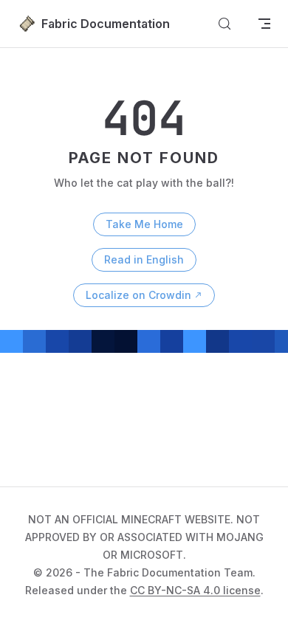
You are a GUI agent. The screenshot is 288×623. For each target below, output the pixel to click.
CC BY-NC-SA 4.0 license (195, 590)
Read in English (144, 259)
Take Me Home (144, 224)
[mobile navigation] (264, 23)
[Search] (224, 23)
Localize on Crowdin (138, 295)
